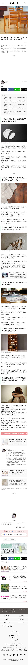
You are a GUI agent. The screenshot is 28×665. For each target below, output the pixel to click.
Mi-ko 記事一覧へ (20, 527)
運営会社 (3, 650)
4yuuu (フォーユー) (10, 650)
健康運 (12, 539)
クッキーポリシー (6, 649)
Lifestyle (7, 623)
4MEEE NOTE (7, 626)
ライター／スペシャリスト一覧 (18, 649)
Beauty (21, 616)
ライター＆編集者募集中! (21, 650)
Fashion (7, 616)
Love (7, 619)
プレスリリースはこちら (10, 644)
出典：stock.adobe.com (22, 34)
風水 (6, 539)
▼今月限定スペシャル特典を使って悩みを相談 (13, 433)
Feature (21, 623)
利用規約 (4, 647)
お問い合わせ (19, 644)
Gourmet (21, 619)
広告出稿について (14, 645)
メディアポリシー (11, 647)
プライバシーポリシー (20, 647)
